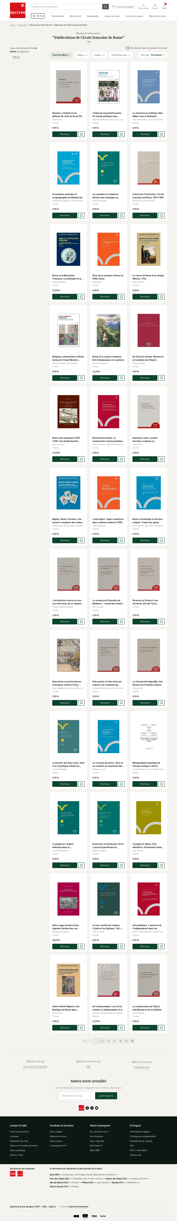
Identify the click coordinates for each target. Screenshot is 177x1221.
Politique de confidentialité (143, 1136)
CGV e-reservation (138, 1150)
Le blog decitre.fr (58, 1145)
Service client (16, 1155)
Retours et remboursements (24, 1145)
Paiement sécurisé (19, 1141)
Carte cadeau (56, 1131)
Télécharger (65, 134)
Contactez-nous (141, 1067)
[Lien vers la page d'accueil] (17, 10)
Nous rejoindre (97, 1141)
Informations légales (140, 1131)
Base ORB (95, 1150)
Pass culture (56, 1141)
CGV (132, 1145)
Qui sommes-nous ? (99, 1131)
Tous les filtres (59, 55)
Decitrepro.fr (96, 1145)
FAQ (88, 1066)
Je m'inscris (106, 1095)
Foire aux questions (19, 1131)
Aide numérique (17, 1150)
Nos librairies (96, 1136)
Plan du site (135, 1155)
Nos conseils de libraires (35, 1066)
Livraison (14, 1136)
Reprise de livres (58, 1136)
